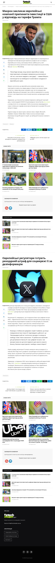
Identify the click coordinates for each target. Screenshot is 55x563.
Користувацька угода (11, 536)
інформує (14, 66)
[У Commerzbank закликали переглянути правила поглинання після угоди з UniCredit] (14, 156)
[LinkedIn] (3, 69)
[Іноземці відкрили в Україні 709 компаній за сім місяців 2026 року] (14, 179)
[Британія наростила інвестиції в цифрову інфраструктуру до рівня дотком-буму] (41, 156)
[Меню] (4, 2)
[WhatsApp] (3, 80)
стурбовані (17, 363)
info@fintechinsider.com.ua (14, 523)
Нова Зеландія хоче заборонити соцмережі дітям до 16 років (38, 188)
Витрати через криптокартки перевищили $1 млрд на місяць (28, 244)
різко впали (46, 102)
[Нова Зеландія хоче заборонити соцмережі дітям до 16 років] (41, 179)
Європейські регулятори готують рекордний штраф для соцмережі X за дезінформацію (15, 139)
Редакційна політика (11, 532)
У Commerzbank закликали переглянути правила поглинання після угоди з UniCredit (12, 166)
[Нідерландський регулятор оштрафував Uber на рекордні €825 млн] (14, 430)
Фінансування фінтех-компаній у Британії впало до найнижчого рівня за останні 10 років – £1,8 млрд (40, 441)
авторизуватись (29, 201)
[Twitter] (3, 66)
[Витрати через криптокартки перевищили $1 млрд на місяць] (6, 246)
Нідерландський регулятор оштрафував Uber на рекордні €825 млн (13, 441)
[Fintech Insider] (27, 2)
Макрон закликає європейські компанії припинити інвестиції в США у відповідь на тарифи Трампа (40, 390)
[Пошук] (51, 2)
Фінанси (12, 124)
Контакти (8, 539)
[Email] (3, 73)
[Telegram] (3, 77)
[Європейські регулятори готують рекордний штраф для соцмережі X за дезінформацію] (27, 286)
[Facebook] (3, 62)
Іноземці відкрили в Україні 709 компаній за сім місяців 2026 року (12, 188)
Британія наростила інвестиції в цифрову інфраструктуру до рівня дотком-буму (39, 166)
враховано (11, 311)
